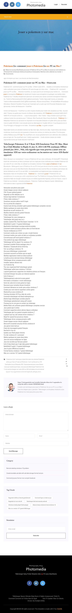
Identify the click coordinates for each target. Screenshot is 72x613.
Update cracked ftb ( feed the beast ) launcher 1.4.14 (21, 222)
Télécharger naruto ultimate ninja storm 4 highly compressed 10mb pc (36, 596)
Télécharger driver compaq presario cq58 (17, 260)
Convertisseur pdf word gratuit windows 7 (17, 237)
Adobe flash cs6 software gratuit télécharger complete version (24, 305)
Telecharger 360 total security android (37, 501)
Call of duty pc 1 (9, 276)
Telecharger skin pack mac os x (14, 219)
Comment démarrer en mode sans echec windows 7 (21, 287)
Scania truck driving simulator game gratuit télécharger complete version (27, 206)
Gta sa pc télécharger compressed (15, 251)
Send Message (13, 451)
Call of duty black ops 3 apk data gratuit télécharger (20, 344)
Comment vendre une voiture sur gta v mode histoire (21, 233)
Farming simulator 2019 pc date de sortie (17, 294)
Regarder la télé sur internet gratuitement (19, 498)
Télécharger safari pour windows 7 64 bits (17, 269)
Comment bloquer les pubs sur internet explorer (19, 274)
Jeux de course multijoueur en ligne (15, 339)
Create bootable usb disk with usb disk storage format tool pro (24, 473)
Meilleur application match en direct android (18, 256)
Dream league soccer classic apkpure (16, 190)
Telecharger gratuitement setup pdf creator (18, 301)
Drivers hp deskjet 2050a (36, 601)
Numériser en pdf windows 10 (13, 210)
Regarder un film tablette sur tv (14, 194)
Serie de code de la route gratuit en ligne (17, 283)
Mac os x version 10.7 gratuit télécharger (17, 353)
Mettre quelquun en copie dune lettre (16, 208)
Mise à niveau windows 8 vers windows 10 (44, 505)
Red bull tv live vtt (9, 330)
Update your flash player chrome (14, 333)
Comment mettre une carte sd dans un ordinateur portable (22, 235)
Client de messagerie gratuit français (16, 328)
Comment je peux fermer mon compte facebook (20, 478)
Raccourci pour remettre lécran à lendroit (17, 285)
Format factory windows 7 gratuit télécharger (18, 351)
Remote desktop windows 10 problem (17, 468)
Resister (64, 4)
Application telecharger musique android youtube (20, 226)
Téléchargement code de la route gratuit (17, 278)
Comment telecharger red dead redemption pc (19, 296)
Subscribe (36, 535)
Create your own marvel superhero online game (19, 290)
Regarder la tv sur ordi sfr (15, 501)
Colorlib (59, 609)
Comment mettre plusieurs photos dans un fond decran (22, 228)
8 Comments (9, 74)
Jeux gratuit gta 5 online (11, 308)
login (56, 4)
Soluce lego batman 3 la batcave (14, 197)
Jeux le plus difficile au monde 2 (14, 348)
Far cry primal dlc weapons (12, 204)
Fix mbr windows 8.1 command (14, 335)
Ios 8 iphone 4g (9, 265)
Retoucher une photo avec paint (14, 188)
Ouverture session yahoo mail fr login (16, 201)
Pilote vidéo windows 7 (11, 199)
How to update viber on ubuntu (53, 598)
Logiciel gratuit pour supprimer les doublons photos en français (24, 271)
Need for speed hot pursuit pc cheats (16, 317)
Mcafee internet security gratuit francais (17, 213)
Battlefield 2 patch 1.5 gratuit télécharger (17, 224)
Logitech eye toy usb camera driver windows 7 (19, 315)
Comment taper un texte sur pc (43, 498)
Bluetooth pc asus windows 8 (13, 292)
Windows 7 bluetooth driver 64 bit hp (16, 247)
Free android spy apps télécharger (15, 240)
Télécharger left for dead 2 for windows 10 (18, 242)
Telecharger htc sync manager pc (14, 217)
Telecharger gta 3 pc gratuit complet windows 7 (19, 312)
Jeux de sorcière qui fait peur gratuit (15, 342)
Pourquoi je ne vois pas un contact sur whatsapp (19, 303)
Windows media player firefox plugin (18, 505)
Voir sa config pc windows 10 (13, 249)
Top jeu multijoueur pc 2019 (13, 231)
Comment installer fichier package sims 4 (17, 244)
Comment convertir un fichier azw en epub (17, 253)
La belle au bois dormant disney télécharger (18, 258)
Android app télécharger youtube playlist (17, 299)
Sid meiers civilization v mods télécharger (17, 281)
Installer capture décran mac (13, 262)
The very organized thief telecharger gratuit (18, 267)
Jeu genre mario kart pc (11, 326)
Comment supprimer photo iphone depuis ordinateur (21, 310)
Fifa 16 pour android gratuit (12, 192)
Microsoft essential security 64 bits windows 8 (19, 324)
